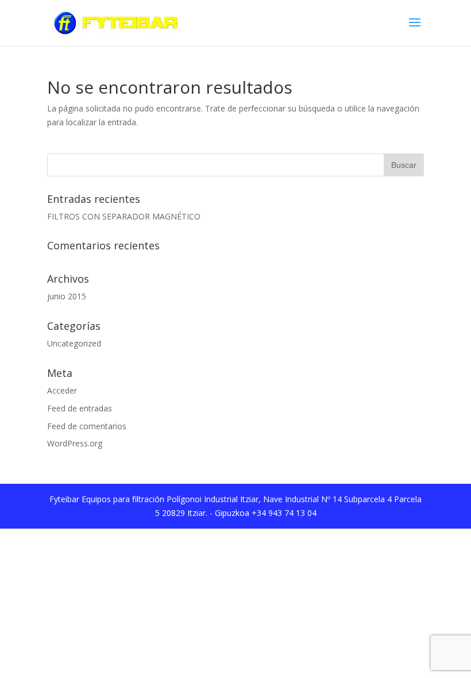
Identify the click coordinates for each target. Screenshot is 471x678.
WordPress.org (74, 443)
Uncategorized (74, 343)
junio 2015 (66, 296)
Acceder (62, 390)
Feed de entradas (79, 408)
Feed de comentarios (86, 426)
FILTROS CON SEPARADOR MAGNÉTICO (123, 216)
